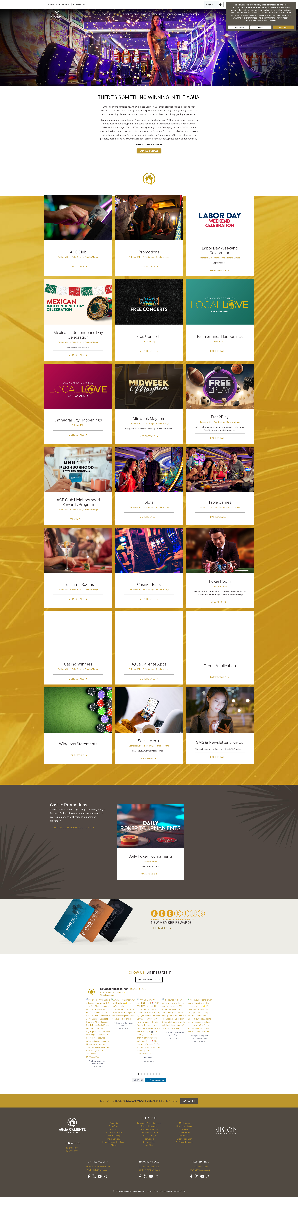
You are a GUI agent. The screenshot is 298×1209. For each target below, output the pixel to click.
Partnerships (184, 1136)
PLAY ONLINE (79, 4)
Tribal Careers (184, 1132)
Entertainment (157, 14)
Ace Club (149, 1145)
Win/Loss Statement (184, 1142)
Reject (261, 27)
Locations (106, 14)
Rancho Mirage (149, 1136)
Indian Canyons (113, 1139)
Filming (114, 1145)
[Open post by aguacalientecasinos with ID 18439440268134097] (149, 1026)
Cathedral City (149, 1142)
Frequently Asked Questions (149, 1123)
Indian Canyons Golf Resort (113, 1142)
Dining (144, 14)
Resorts (127, 14)
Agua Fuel (183, 14)
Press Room (114, 1126)
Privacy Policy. (270, 20)
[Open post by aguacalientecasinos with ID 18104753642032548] (174, 1014)
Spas (136, 14)
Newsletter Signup (184, 1126)
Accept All (283, 27)
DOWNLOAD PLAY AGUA (59, 4)
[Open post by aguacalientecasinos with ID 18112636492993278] (124, 1009)
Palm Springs (149, 1139)
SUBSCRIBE (189, 1100)
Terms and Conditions (149, 1129)
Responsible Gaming (149, 1126)
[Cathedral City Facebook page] (89, 1176)
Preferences (239, 27)
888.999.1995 (72, 1148)
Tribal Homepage (114, 1136)
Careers (194, 14)
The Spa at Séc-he (114, 1132)
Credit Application (184, 1139)
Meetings (171, 14)
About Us (114, 1123)
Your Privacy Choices (149, 1132)
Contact (113, 1129)
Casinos (117, 14)
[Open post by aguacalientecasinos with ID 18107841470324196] (200, 1015)
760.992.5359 (72, 1151)
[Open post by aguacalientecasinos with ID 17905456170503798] (98, 1028)
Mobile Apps (184, 1123)
